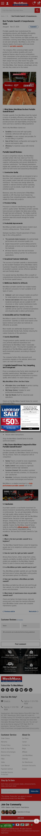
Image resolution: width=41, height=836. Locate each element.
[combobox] (23, 419)
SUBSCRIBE (30, 428)
